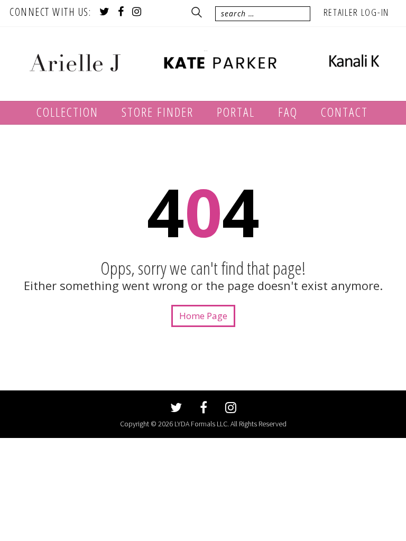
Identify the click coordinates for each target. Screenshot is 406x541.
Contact (344, 111)
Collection (67, 111)
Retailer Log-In (357, 12)
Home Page (203, 316)
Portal (236, 111)
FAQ (288, 111)
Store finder (157, 111)
